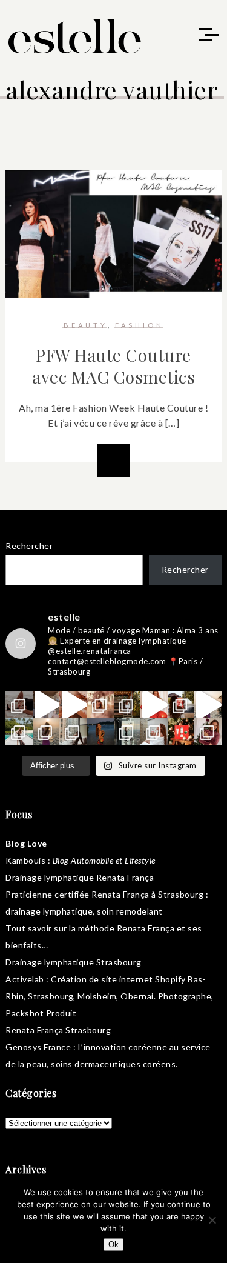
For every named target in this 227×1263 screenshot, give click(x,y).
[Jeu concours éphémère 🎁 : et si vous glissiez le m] (181, 731)
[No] (212, 1220)
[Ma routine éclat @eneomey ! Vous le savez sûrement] (154, 731)
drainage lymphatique (49, 911)
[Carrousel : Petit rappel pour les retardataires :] (208, 731)
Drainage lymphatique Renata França (79, 877)
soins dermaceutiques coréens (113, 1064)
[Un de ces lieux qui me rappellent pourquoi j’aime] (127, 731)
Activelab (24, 979)
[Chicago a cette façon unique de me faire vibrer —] (73, 731)
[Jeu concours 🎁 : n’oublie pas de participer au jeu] (208, 705)
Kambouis (25, 860)
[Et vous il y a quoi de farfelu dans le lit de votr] (73, 705)
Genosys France (38, 1047)
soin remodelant (130, 911)
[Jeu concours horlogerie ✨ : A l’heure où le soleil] (46, 731)
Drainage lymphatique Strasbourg (73, 962)
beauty (86, 325)
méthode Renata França (126, 928)
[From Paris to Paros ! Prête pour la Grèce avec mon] (46, 705)
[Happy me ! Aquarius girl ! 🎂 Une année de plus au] (154, 705)
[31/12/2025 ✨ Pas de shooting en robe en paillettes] (100, 731)
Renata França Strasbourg (58, 1030)
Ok (113, 1244)
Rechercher (29, 546)
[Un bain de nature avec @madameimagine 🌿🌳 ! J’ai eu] (127, 705)
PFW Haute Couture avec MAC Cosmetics (113, 366)
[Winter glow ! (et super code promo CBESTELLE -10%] (181, 705)
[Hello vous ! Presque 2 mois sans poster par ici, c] (100, 705)
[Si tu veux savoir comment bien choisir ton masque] (19, 705)
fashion (139, 325)
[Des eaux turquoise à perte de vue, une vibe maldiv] (19, 731)
